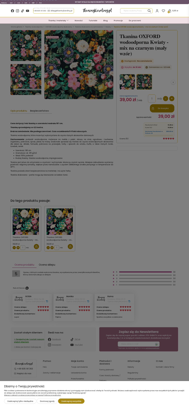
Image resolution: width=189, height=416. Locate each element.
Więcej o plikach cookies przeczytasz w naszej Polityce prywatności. (32, 395)
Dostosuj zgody (47, 401)
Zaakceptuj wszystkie (71, 401)
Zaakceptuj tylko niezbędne (20, 401)
